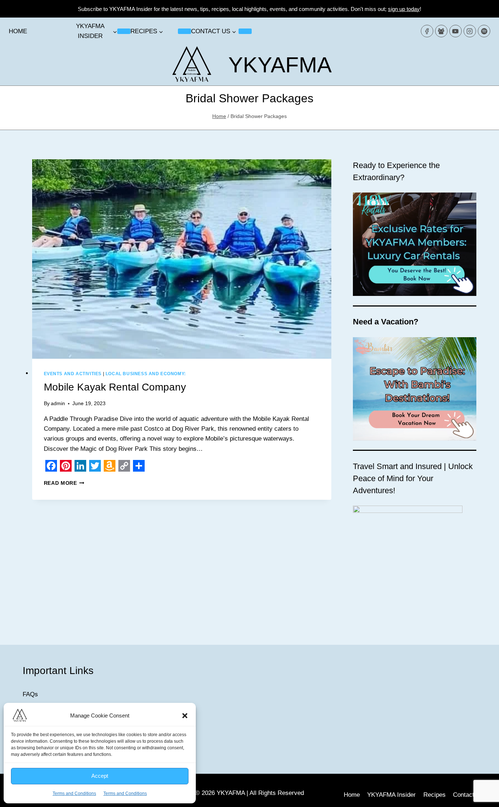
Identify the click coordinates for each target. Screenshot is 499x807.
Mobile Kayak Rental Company (115, 387)
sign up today (404, 9)
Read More (64, 483)
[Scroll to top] (480, 795)
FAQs (30, 694)
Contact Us (38, 757)
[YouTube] (455, 31)
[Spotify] (484, 31)
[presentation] (181, 259)
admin (58, 403)
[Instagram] (470, 31)
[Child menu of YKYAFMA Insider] (123, 31)
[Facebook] (427, 31)
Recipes (434, 794)
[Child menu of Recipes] (184, 31)
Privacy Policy (42, 715)
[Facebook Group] (441, 31)
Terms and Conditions (52, 736)
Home (18, 31)
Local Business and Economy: (146, 373)
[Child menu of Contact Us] (245, 31)
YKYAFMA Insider (391, 794)
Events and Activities (73, 373)
